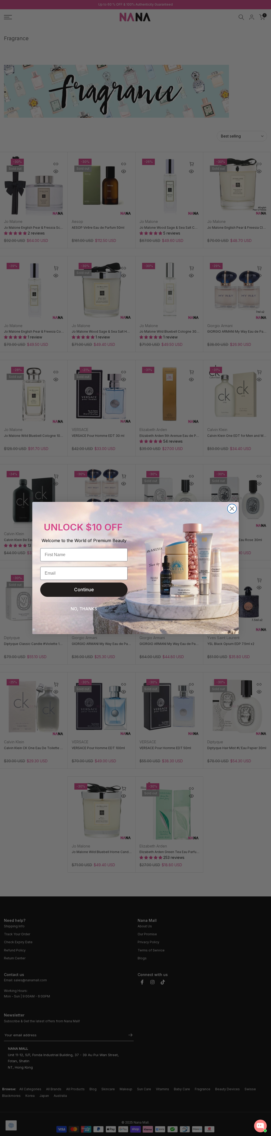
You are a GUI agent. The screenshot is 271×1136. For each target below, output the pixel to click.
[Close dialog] (232, 508)
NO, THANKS (84, 608)
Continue (84, 589)
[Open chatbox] (260, 1126)
